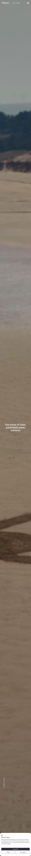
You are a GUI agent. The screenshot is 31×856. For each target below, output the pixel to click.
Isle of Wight (16, 3)
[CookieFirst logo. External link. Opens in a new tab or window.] (2, 835)
